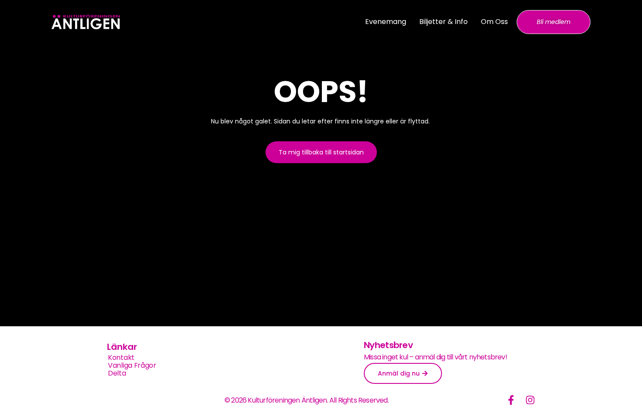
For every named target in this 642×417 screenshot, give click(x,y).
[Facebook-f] (511, 400)
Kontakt (121, 358)
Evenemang (385, 22)
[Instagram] (530, 400)
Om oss (494, 22)
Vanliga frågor (132, 365)
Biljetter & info (443, 22)
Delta (117, 373)
